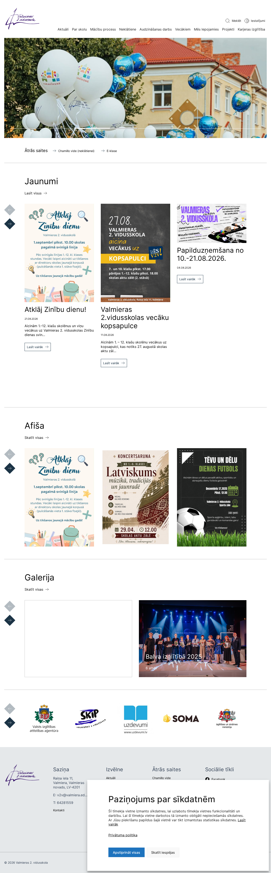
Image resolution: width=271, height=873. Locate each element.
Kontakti (58, 810)
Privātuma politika (122, 835)
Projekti (228, 29)
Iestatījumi (258, 20)
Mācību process (103, 29)
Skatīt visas (34, 437)
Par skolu (79, 29)
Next (5, 220)
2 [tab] (105, 128)
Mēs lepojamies (206, 29)
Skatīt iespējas (163, 852)
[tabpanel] (135, 88)
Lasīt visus (33, 193)
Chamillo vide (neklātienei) (76, 151)
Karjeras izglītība (251, 29)
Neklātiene (127, 29)
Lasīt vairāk (35, 347)
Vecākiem (183, 29)
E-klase (112, 151)
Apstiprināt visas (126, 852)
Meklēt (236, 20)
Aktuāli (63, 29)
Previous (5, 206)
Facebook (218, 779)
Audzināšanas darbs (156, 29)
